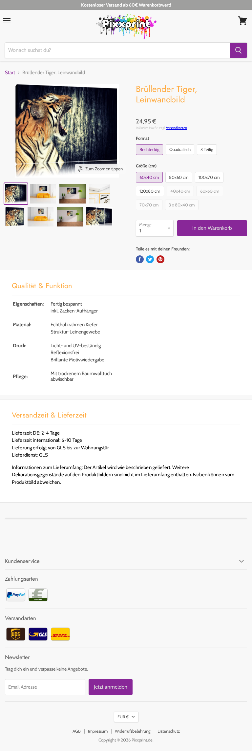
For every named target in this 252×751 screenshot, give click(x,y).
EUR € (123, 716)
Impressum (98, 731)
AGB (77, 731)
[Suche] (238, 50)
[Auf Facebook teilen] (140, 259)
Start (10, 72)
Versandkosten (176, 128)
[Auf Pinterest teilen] (160, 259)
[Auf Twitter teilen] (150, 259)
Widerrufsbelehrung (132, 731)
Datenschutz (169, 731)
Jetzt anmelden (110, 687)
